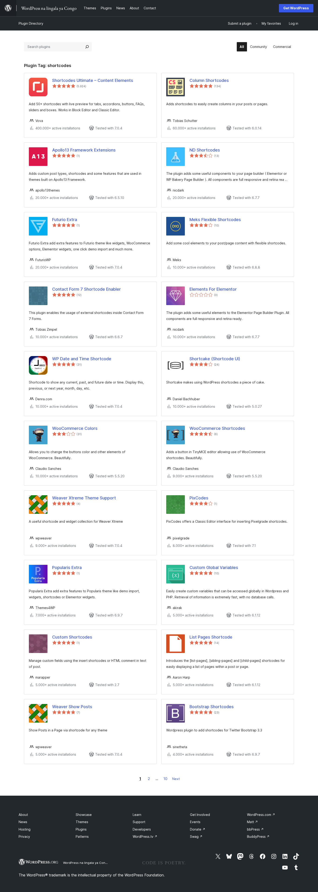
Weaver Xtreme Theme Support (84, 497)
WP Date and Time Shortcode (81, 358)
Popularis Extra (67, 567)
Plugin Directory (31, 23)
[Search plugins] (87, 46)
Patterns (82, 836)
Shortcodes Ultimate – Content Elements (92, 80)
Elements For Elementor (213, 289)
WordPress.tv (145, 836)
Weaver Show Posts (72, 706)
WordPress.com (261, 815)
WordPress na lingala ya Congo (86, 863)
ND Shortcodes (204, 150)
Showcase (84, 815)
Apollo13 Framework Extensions (84, 150)
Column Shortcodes (209, 80)
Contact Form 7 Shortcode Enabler (86, 289)
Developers (142, 829)
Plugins (81, 829)
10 (165, 778)
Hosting (24, 829)
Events (195, 822)
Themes (82, 822)
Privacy (24, 836)
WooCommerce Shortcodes (217, 428)
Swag (196, 836)
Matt (252, 822)
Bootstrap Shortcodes (211, 706)
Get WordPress (296, 8)
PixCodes (198, 497)
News (23, 822)
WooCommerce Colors (75, 428)
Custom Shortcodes (72, 637)
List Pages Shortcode (210, 637)
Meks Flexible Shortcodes (215, 219)
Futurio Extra (64, 219)
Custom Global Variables (213, 567)
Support (139, 822)
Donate (197, 829)
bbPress (255, 829)
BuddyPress (258, 836)
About (23, 815)
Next (176, 779)
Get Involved (200, 815)
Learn (137, 815)
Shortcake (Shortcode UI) (214, 358)
